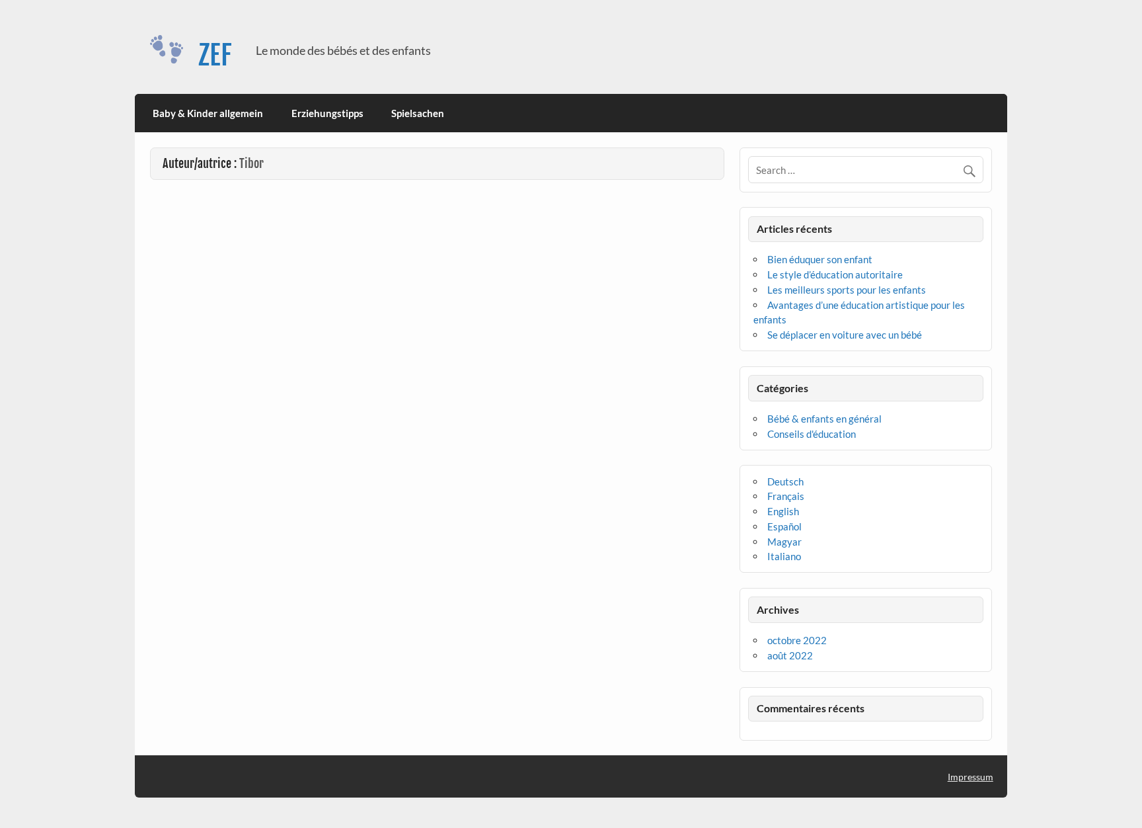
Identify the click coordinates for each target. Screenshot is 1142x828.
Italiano (784, 556)
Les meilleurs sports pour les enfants (846, 290)
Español (784, 526)
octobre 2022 (797, 640)
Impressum (970, 776)
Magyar (784, 542)
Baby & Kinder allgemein (208, 113)
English (783, 511)
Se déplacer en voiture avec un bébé (844, 335)
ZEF (215, 55)
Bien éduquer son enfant (819, 259)
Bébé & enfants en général (824, 419)
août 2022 (790, 655)
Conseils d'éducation (811, 434)
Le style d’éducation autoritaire (835, 274)
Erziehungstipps (327, 113)
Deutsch (785, 481)
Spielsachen (417, 113)
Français (785, 496)
